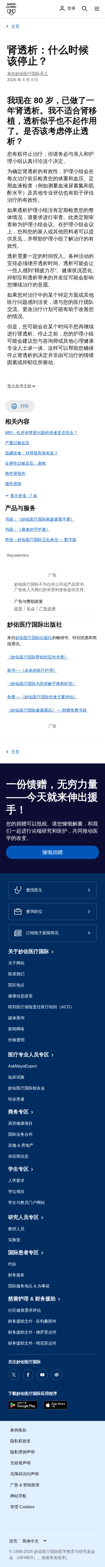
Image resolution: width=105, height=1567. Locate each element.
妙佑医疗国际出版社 (33, 638)
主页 (15, 26)
